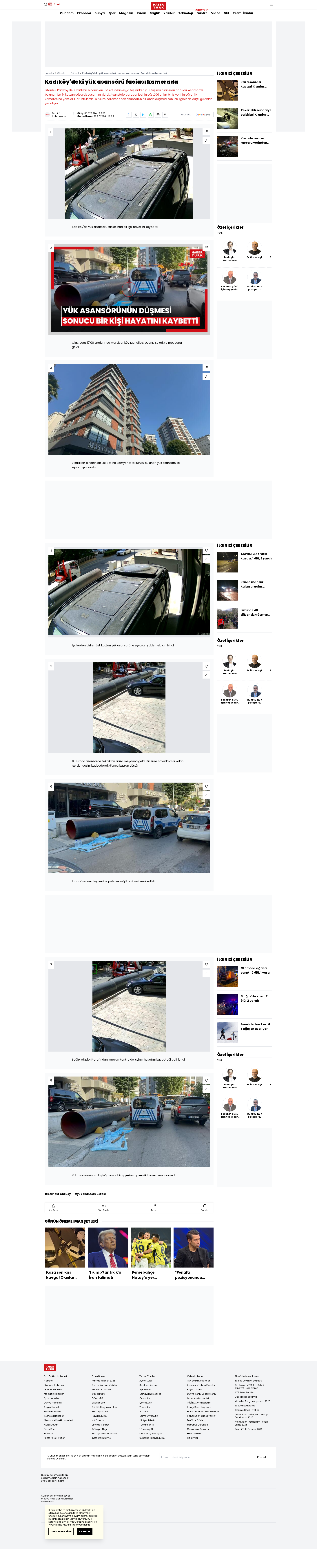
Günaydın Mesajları (150, 1393)
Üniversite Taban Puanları (201, 1385)
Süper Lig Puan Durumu (152, 1437)
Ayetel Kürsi (145, 1380)
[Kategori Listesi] (271, 4)
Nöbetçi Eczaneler (101, 1389)
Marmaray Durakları (198, 1429)
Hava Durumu (99, 1415)
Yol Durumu (98, 1420)
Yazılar (169, 13)
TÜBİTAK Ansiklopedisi (199, 1402)
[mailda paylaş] (158, 115)
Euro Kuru (49, 1433)
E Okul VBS (97, 1398)
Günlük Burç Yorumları (104, 1407)
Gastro (201, 13)
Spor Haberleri (51, 1398)
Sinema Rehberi (100, 1424)
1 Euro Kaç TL (146, 1429)
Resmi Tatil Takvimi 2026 (249, 1429)
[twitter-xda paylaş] (136, 115)
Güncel (75, 73)
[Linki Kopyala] (165, 115)
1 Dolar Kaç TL (146, 1424)
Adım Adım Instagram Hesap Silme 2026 (251, 1423)
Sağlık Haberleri (52, 1407)
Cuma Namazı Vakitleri (105, 1385)
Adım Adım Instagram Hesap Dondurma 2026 (251, 1416)
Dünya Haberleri (53, 1402)
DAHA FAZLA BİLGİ (61, 1531)
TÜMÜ (220, 233)
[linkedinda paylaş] (143, 115)
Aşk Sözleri (145, 1389)
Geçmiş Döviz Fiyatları (247, 1410)
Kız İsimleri (192, 1437)
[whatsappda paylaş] (151, 115)
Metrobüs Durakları (197, 1424)
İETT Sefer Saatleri (244, 1392)
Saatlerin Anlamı (148, 1385)
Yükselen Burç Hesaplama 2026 (252, 1401)
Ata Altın (144, 1411)
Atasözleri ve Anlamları (247, 1376)
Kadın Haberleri (52, 1411)
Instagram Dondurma (104, 1433)
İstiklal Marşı (98, 1393)
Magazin (126, 13)
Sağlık (155, 13)
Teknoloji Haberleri (54, 1415)
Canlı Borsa (98, 1376)
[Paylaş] (206, 131)
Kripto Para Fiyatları (54, 1437)
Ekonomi (84, 13)
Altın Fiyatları (51, 1424)
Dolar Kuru (49, 1429)
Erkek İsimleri (194, 1433)
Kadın (141, 13)
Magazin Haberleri (54, 1393)
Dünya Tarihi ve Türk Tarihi (201, 1393)
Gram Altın (145, 1398)
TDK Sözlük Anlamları (198, 1380)
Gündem (67, 13)
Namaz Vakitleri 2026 (103, 1380)
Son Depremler (100, 1411)
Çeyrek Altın (145, 1402)
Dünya (99, 13)
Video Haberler (195, 1376)
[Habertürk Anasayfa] (158, 5)
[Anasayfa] (50, 1367)
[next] (211, 1255)
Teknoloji (185, 13)
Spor (112, 13)
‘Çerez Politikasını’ (84, 1521)
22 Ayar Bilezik (147, 1420)
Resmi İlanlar (243, 13)
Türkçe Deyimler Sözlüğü (248, 1380)
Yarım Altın (145, 1407)
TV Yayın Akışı (99, 1429)
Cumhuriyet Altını (148, 1415)
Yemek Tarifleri (147, 1376)
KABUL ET (84, 1531)
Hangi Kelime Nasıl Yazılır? (201, 1415)
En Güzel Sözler (195, 1420)
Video (215, 13)
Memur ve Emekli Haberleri (58, 1420)
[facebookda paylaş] (129, 115)
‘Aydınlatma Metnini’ (59, 1524)
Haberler (49, 73)
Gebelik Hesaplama (246, 1396)
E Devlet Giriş (98, 1402)
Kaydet (261, 1457)
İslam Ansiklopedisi (198, 1398)
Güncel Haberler (53, 1389)
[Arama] (45, 4)
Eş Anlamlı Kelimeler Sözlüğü (203, 1411)
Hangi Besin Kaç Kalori (199, 1407)
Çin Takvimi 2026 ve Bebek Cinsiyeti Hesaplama (249, 1386)
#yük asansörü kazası (90, 1194)
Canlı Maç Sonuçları (150, 1433)
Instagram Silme (101, 1437)
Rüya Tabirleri (194, 1389)
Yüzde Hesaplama (245, 1405)
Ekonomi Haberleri (54, 1385)
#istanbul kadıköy (58, 1194)
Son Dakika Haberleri (55, 1376)
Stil (226, 13)
